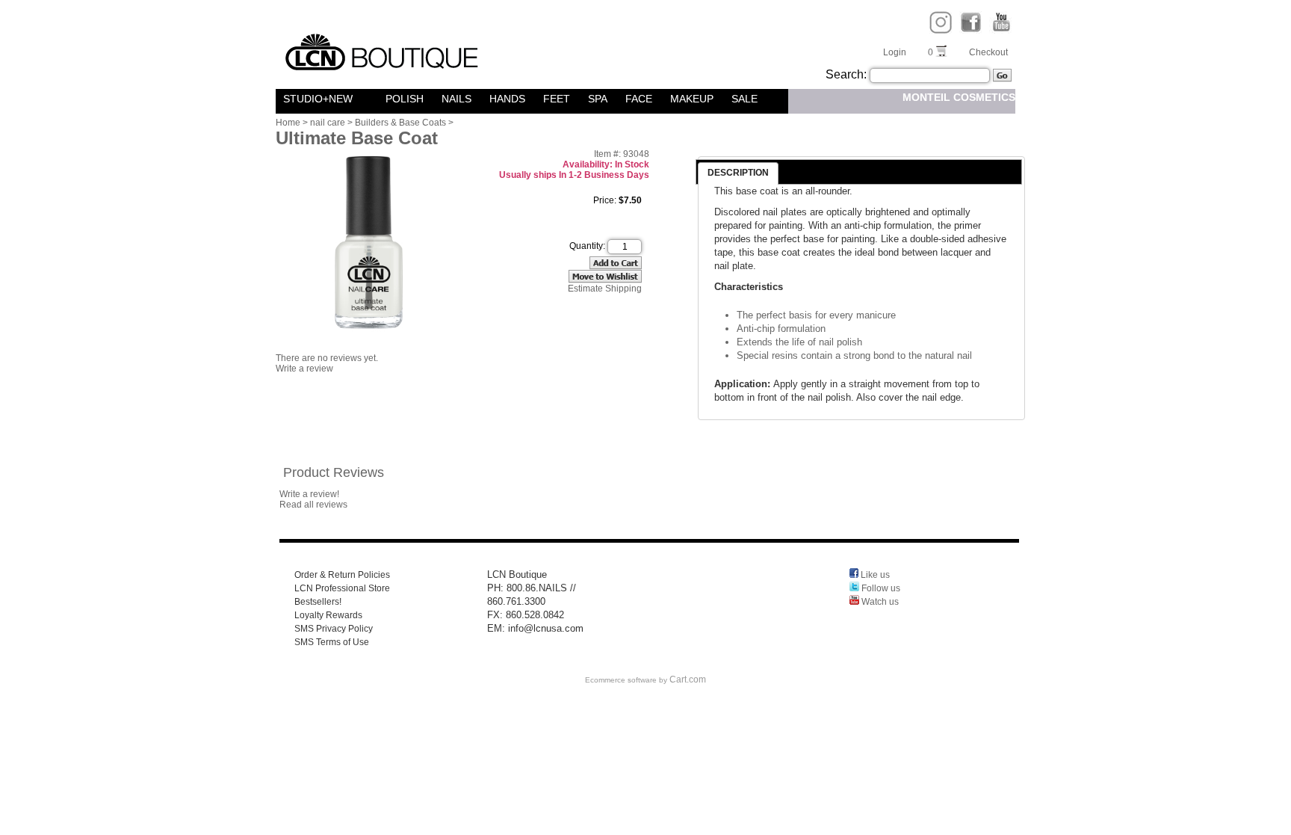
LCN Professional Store (342, 588)
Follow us (879, 588)
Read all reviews (313, 504)
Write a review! (309, 494)
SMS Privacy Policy (333, 628)
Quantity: (587, 246)
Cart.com (687, 679)
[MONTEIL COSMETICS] (370, 98)
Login (894, 52)
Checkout (988, 52)
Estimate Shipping (605, 288)
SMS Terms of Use (331, 642)
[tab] (738, 173)
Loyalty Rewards (328, 615)
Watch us (879, 602)
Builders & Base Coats (400, 122)
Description (738, 172)
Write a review (304, 368)
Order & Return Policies (342, 575)
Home (288, 122)
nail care (327, 122)
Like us (874, 575)
